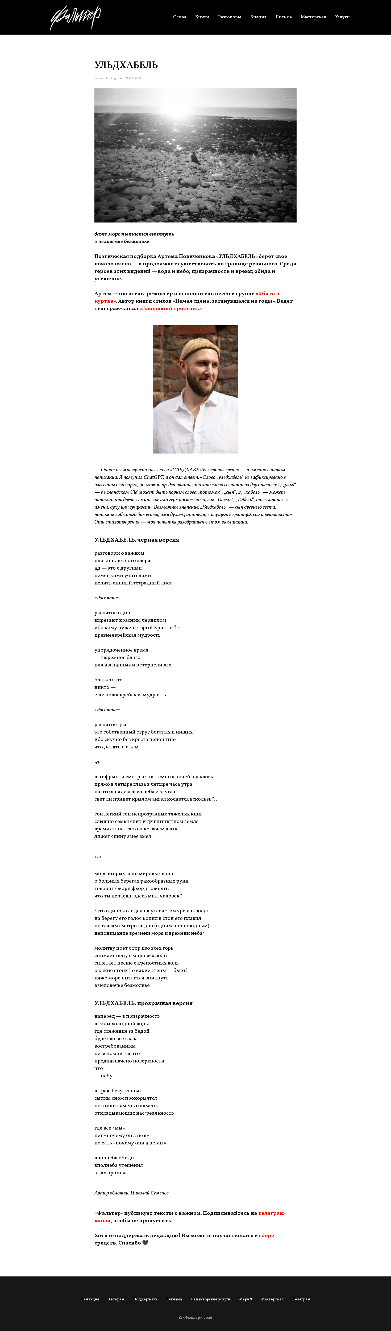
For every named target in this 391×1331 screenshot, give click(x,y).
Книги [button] (202, 17)
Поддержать (145, 1299)
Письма (284, 17)
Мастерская (313, 17)
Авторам (116, 1299)
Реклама (174, 1299)
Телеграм (301, 1299)
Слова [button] (179, 17)
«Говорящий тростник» (170, 308)
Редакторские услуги (210, 1299)
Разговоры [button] (230, 17)
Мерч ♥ (245, 1299)
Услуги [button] (342, 17)
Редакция (90, 1299)
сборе (266, 1235)
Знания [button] (259, 17)
